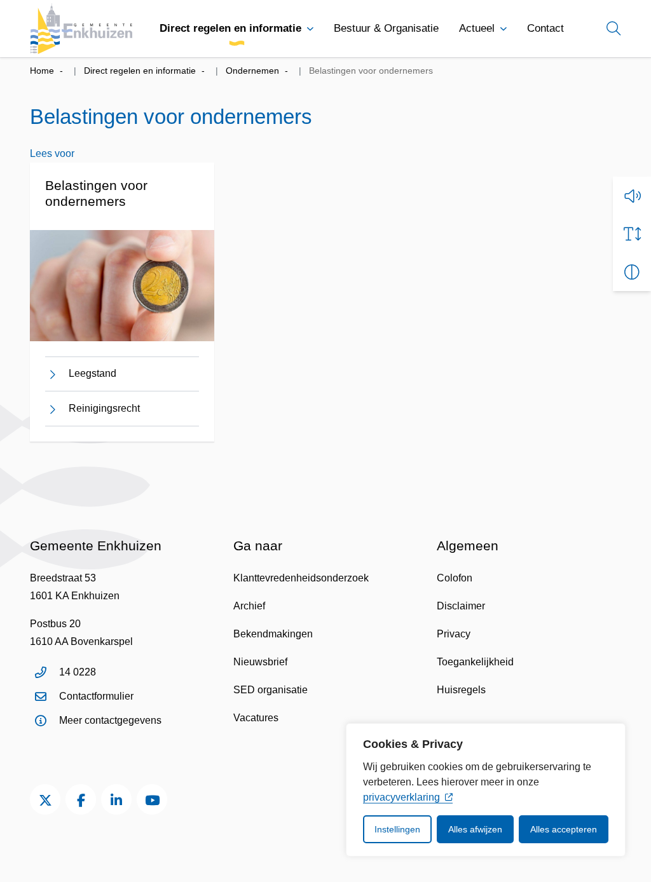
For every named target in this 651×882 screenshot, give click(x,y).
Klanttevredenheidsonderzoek (301, 578)
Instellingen (397, 829)
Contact (545, 28)
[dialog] (486, 790)
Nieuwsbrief (260, 661)
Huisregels (461, 689)
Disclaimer (461, 605)
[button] (632, 196)
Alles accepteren (563, 829)
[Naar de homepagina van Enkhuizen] (81, 28)
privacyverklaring (401, 797)
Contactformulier (96, 696)
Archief (249, 605)
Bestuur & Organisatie (386, 28)
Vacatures (255, 717)
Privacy (453, 633)
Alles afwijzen (475, 829)
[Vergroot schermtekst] (632, 234)
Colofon (454, 578)
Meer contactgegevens (110, 720)
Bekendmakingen (273, 633)
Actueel (477, 28)
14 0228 (77, 672)
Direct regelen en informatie (230, 28)
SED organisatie (270, 689)
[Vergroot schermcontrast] (632, 272)
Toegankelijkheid (475, 661)
